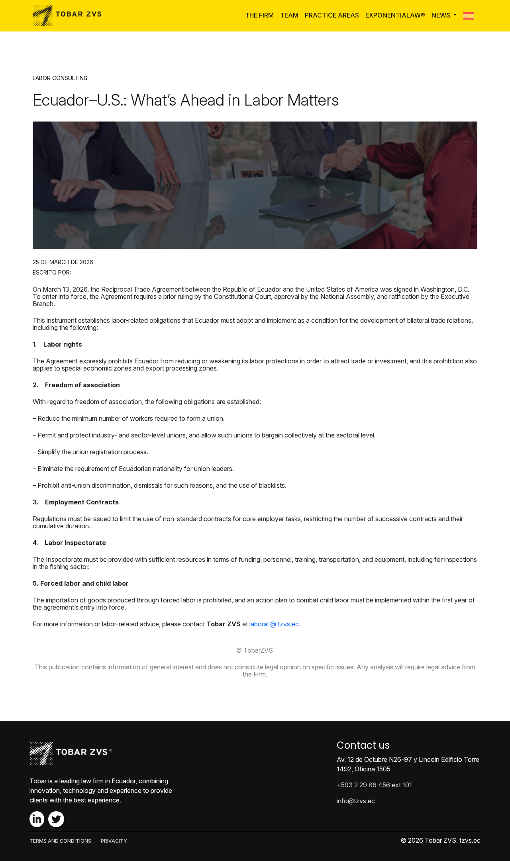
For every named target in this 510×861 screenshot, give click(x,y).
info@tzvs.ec (356, 801)
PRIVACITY (114, 841)
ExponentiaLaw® (395, 15)
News (442, 15)
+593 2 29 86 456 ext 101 (374, 785)
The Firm (259, 15)
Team (289, 15)
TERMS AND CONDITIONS (60, 841)
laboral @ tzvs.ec (274, 624)
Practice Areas (332, 15)
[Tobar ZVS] (69, 15)
